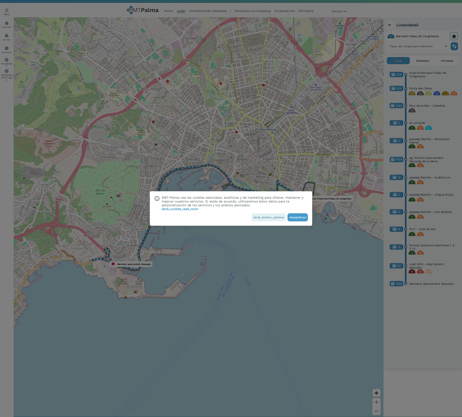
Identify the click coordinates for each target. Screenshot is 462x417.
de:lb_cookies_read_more (180, 208)
